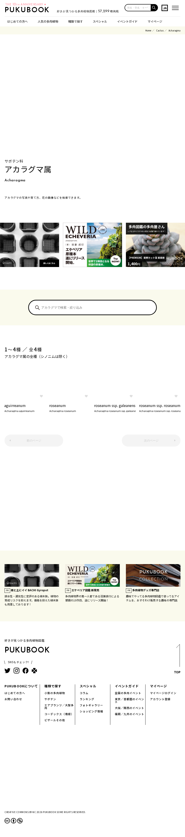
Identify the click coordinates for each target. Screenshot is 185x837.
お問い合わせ (13, 699)
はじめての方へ (17, 21)
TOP (177, 672)
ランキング (87, 699)
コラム (84, 693)
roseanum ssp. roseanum (159, 407)
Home (148, 30)
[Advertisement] (92, 500)
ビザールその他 (54, 720)
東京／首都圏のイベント (129, 700)
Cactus (160, 30)
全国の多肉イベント (128, 693)
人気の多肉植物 (48, 21)
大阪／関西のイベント (129, 708)
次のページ (151, 440)
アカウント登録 (160, 699)
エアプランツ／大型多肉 (59, 706)
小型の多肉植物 (54, 693)
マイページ (155, 21)
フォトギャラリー (91, 705)
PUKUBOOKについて (21, 686)
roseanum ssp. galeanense (115, 407)
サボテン (50, 699)
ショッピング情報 (91, 711)
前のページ (34, 440)
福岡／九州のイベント (129, 714)
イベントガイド (127, 21)
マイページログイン (163, 693)
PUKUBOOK (28, 10)
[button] (154, 7)
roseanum (62, 407)
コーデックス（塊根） (59, 714)
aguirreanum (19, 407)
